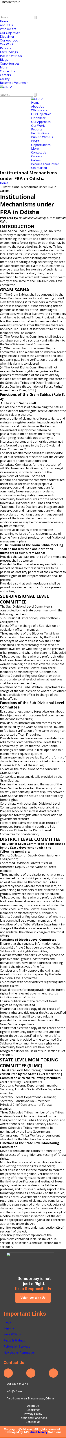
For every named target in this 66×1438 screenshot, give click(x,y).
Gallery (5, 79)
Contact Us (7, 71)
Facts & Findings (14, 1340)
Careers (5, 75)
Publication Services (17, 1346)
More (4, 67)
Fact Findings (9, 52)
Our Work (7, 44)
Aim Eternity (38, 1432)
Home (4, 21)
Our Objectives (10, 33)
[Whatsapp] (53, 1373)
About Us (6, 25)
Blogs (4, 60)
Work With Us (12, 1334)
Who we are (8, 29)
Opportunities (9, 63)
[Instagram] (30, 1373)
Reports (5, 48)
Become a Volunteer (14, 83)
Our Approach (9, 40)
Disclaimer (7, 37)
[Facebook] (8, 1373)
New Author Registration (19, 1352)
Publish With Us (11, 56)
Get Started (39, 168)
